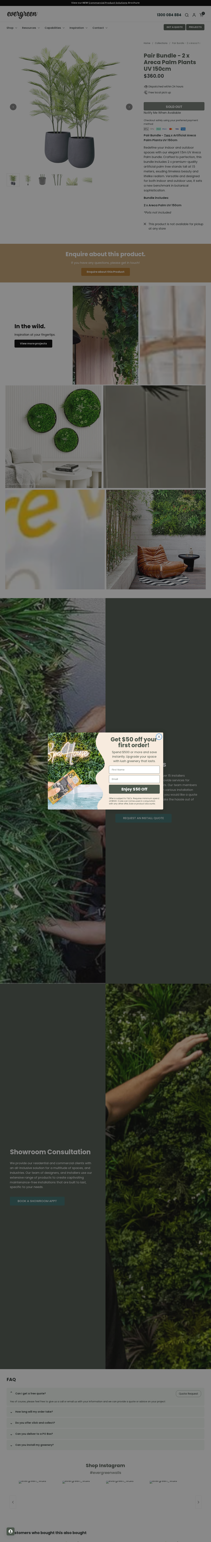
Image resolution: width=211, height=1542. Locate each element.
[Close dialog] (159, 737)
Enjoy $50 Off (134, 789)
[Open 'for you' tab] (11, 1531)
